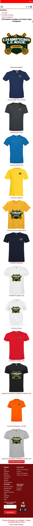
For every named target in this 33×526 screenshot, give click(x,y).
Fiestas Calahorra (7, 17)
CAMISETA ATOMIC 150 (16, 361)
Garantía (19, 471)
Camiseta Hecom (16, 328)
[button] (29, 6)
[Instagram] (25, 510)
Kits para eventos (8, 486)
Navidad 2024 (7, 488)
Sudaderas (6, 496)
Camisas (6, 497)
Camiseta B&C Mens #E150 (16, 100)
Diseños (4, 8)
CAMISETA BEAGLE (16, 263)
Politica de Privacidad (22, 473)
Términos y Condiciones (22, 475)
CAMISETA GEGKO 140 (16, 296)
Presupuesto (7, 477)
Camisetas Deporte (9, 492)
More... (5, 499)
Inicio (1, 8)
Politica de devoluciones (23, 469)
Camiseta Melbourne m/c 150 (16, 426)
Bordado (19, 490)
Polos (5, 494)
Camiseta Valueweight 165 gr (16, 230)
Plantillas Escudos (9, 8)
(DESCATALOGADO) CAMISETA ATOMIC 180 (16, 393)
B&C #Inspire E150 (16, 132)
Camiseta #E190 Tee (16, 165)
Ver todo (4, 13)
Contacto (6, 479)
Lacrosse (15, 8)
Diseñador (6, 475)
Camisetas (6, 490)
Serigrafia (19, 488)
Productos (6, 471)
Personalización (8, 482)
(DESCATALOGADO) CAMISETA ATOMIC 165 (16, 459)
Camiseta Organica (17, 198)
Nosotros (6, 480)
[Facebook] (20, 510)
